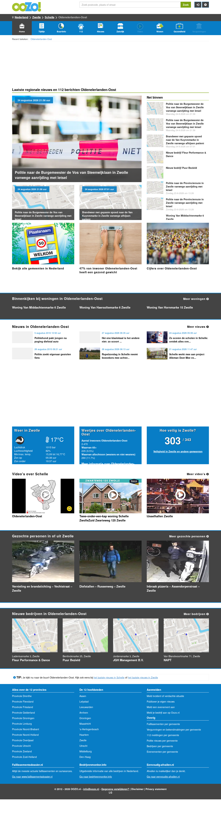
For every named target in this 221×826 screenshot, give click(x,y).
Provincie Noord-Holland (25, 734)
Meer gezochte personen (187, 536)
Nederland (21, 17)
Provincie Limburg (22, 723)
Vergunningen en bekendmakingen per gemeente (174, 729)
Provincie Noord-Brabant (25, 729)
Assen (82, 696)
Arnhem (83, 712)
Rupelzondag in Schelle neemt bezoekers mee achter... (120, 355)
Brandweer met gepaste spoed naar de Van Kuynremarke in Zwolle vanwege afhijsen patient (107, 215)
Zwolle (36, 17)
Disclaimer (137, 789)
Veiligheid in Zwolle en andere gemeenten (178, 451)
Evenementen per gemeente (162, 751)
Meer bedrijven (195, 614)
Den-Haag (85, 757)
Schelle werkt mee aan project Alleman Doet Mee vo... (186, 355)
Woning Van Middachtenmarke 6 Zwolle (39, 307)
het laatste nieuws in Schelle (109, 677)
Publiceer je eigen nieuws (161, 701)
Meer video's (196, 474)
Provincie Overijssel (22, 740)
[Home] (26, 6)
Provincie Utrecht (21, 745)
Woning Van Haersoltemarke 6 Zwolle (104, 307)
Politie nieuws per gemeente (162, 740)
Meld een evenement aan (161, 707)
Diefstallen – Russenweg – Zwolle (102, 586)
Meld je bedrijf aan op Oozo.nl (163, 712)
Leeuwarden (86, 707)
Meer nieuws (196, 327)
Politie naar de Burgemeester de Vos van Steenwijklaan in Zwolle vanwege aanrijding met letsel (43, 215)
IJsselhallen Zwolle (160, 516)
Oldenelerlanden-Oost (41, 39)
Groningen (85, 718)
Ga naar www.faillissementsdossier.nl (32, 776)
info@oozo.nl (91, 789)
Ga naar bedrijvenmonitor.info (95, 776)
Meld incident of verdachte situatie (165, 696)
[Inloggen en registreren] (197, 5)
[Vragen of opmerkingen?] (205, 5)
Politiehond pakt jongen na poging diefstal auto (51, 339)
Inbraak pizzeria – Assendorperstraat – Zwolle (173, 588)
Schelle (49, 17)
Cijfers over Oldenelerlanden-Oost (172, 268)
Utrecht (83, 745)
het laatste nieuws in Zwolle (143, 677)
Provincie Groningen (23, 718)
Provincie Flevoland (22, 701)
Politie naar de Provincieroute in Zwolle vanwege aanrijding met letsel (185, 186)
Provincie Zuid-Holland (24, 757)
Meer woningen (194, 299)
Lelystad (84, 701)
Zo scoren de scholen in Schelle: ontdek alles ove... (188, 339)
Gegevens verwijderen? (115, 789)
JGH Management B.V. (128, 660)
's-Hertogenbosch (89, 729)
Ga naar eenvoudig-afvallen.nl (163, 776)
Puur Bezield (181, 167)
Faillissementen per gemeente (163, 724)
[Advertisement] (110, 399)
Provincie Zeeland (22, 751)
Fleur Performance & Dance (31, 660)
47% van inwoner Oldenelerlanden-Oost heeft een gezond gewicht (108, 270)
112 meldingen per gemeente (163, 735)
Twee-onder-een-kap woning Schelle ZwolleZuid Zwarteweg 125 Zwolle (104, 518)
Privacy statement (156, 789)
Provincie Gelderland (23, 712)
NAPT (167, 660)
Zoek (186, 4)
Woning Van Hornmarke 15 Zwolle (170, 307)
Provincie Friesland (22, 707)
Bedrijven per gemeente (160, 746)
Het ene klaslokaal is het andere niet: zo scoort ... (121, 339)
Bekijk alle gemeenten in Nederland (38, 268)
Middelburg (85, 751)
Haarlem (84, 734)
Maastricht (85, 723)
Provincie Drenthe (22, 696)
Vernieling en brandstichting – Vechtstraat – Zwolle (42, 588)
